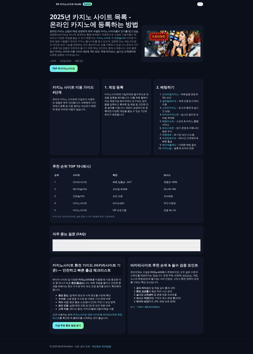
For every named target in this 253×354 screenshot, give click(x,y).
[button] (149, 43)
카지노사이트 (104, 38)
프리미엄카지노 (170, 94)
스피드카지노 (169, 107)
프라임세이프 (169, 138)
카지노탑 (167, 148)
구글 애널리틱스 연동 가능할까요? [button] (73, 249)
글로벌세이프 (169, 101)
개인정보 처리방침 (101, 346)
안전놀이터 (120, 38)
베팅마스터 (168, 121)
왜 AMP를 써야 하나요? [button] (67, 241)
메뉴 (200, 4)
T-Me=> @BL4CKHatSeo (148, 306)
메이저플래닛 (169, 144)
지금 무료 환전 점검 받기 (68, 325)
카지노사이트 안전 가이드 (86, 314)
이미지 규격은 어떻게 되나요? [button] (70, 245)
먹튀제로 (167, 134)
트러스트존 (168, 128)
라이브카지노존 (170, 114)
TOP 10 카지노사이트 (63, 68)
